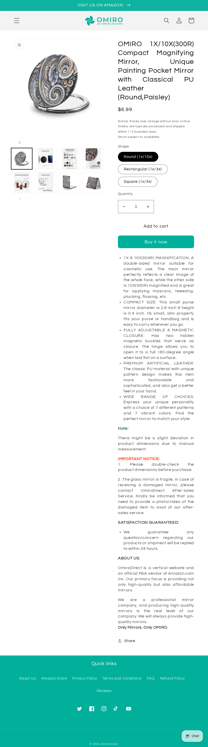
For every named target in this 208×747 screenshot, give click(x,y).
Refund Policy (172, 678)
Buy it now (156, 242)
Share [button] (129, 641)
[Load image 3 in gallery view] (69, 158)
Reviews (104, 691)
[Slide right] (19, 198)
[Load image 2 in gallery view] (45, 158)
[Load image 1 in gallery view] (21, 158)
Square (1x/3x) (138, 181)
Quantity (125, 194)
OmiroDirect (109, 744)
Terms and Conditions (121, 678)
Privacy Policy (84, 678)
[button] (17, 20)
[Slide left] (19, 142)
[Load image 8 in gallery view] (93, 182)
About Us (27, 678)
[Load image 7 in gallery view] (69, 182)
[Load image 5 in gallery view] (21, 182)
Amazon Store (54, 678)
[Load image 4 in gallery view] (93, 158)
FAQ (151, 678)
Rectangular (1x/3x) (143, 169)
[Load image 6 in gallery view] (45, 182)
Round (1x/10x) (138, 157)
